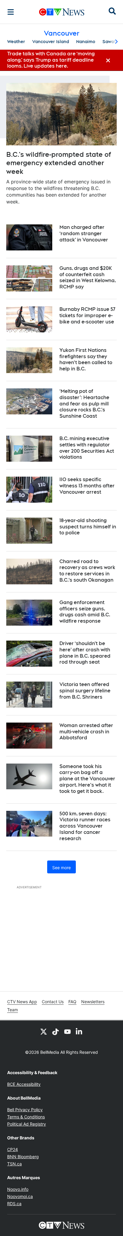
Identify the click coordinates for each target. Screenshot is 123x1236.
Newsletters (92, 1001)
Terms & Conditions (26, 1116)
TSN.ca (14, 1163)
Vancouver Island (50, 41)
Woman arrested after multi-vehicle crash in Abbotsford (86, 732)
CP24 (12, 1149)
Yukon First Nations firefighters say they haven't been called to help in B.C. (85, 359)
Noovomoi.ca (20, 1196)
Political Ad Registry (26, 1123)
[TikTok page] (55, 1031)
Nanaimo (85, 41)
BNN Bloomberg (23, 1156)
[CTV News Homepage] (61, 12)
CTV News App (22, 1001)
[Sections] (11, 12)
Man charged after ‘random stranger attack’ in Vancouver (83, 233)
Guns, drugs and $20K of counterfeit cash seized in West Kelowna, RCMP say (87, 277)
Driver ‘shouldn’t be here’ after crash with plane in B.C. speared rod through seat (84, 653)
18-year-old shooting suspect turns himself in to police (87, 527)
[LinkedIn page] (79, 1031)
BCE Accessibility (24, 1084)
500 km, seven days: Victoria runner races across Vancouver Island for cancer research (84, 826)
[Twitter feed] (43, 1031)
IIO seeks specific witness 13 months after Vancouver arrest (87, 486)
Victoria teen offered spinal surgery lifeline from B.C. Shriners (84, 691)
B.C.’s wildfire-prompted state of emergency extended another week (58, 162)
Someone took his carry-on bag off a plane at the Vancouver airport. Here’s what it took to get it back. (87, 779)
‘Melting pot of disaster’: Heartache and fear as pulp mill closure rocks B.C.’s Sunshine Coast (84, 403)
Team (12, 1009)
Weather (16, 41)
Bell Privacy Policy (25, 1109)
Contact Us (53, 1001)
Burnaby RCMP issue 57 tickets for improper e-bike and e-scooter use (87, 315)
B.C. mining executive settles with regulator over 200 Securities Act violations (86, 448)
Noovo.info (17, 1189)
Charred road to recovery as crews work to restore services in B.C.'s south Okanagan (87, 571)
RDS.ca (14, 1203)
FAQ (72, 1001)
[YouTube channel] (67, 1031)
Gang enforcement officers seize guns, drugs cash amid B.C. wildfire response (84, 612)
